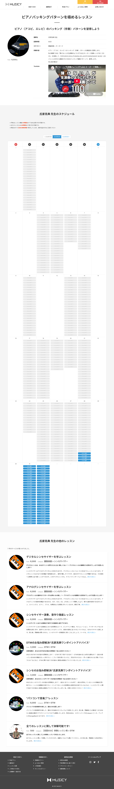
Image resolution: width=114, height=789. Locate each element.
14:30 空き (29, 490)
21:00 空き (84, 458)
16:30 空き (29, 499)
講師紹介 (49, 7)
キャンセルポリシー (40, 769)
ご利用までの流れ (14, 769)
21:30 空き (84, 460)
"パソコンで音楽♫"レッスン (42, 698)
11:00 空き (29, 473)
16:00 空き (29, 497)
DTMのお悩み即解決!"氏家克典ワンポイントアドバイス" (58, 642)
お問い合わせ (99, 7)
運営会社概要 (64, 760)
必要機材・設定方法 (15, 771)
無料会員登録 (100, 3)
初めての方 (32, 7)
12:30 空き (29, 480)
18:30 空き (29, 509)
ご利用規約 (38, 766)
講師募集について (65, 769)
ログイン (85, 3)
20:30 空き (84, 455)
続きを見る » (92, 577)
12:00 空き (29, 478)
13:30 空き (29, 485)
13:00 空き (29, 482)
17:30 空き (29, 504)
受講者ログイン (39, 760)
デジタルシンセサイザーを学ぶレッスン (48, 556)
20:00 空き (84, 453)
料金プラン (65, 7)
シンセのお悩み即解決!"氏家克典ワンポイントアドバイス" (58, 670)
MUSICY (14, 4)
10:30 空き (29, 471)
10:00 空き (29, 468)
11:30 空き (29, 475)
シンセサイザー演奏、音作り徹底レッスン (50, 614)
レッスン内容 (13, 766)
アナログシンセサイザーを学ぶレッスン (48, 586)
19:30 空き (29, 513)
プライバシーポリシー (66, 766)
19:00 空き (29, 511)
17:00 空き (29, 501)
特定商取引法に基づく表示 (67, 763)
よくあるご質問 (83, 7)
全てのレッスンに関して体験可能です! (47, 726)
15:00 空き (29, 492)
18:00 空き (29, 506)
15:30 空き (29, 494)
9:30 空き (29, 466)
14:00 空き (29, 487)
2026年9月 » (66, 136)
